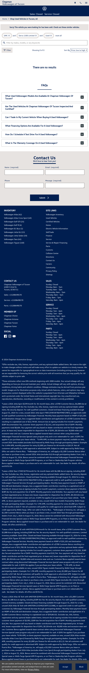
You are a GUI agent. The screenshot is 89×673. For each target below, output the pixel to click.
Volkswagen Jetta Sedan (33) (15, 235)
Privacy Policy (51, 271)
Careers (49, 264)
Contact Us (50, 260)
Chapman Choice (10, 316)
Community (50, 267)
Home (4, 19)
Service (49, 239)
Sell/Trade (50, 232)
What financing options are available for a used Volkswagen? (34, 125)
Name (11, 167)
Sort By (67, 50)
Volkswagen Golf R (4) (13, 225)
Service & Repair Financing (56, 243)
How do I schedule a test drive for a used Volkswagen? (31, 134)
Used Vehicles (51, 218)
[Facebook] (5, 336)
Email (52, 167)
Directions (50, 257)
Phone (7, 180)
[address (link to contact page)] (75, 3)
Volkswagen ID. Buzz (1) (13, 228)
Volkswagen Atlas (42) (13, 214)
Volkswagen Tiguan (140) (14, 243)
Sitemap (49, 274)
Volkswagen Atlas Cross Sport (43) (17, 218)
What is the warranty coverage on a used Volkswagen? (31, 143)
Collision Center (52, 253)
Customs (49, 250)
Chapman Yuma (10, 326)
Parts (48, 246)
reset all (58, 35)
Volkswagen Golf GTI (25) (14, 221)
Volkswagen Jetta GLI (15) (14, 232)
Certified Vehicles (53, 221)
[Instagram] (10, 336)
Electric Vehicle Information (57, 228)
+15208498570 (15, 295)
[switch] (86, 3)
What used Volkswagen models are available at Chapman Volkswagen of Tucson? (39, 97)
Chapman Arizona (11, 319)
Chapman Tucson (11, 323)
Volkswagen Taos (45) (12, 239)
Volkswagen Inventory (55, 214)
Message (53, 180)
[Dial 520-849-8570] (80, 3)
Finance (49, 235)
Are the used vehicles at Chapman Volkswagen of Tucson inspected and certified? (39, 107)
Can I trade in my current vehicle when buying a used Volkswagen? (36, 117)
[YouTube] (14, 336)
